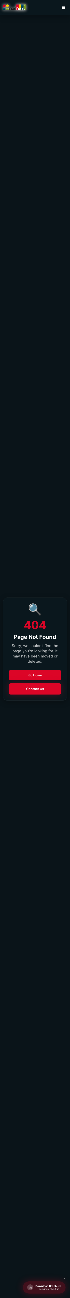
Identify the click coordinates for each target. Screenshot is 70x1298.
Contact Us (35, 689)
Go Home (35, 675)
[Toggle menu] (63, 7)
